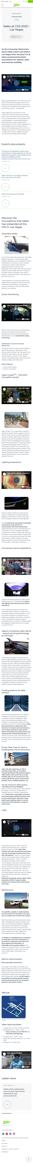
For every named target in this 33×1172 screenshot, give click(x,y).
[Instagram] (14, 1134)
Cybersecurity (5, 1151)
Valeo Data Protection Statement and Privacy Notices (15, 1137)
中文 (26, 1)
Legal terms (5, 1143)
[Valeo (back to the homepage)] (16, 5)
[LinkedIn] (3, 1134)
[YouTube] (7, 1134)
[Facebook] (10, 1134)
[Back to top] (28, 1159)
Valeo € (6, 1)
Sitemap (4, 1140)
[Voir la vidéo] (16, 83)
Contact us (4, 1146)
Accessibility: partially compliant (10, 1149)
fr (23, 1)
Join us (30, 1)
